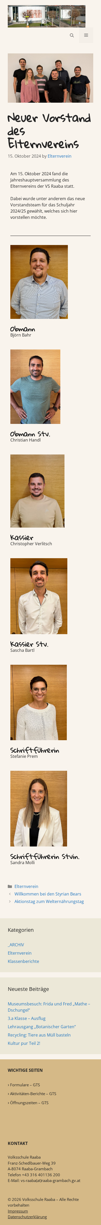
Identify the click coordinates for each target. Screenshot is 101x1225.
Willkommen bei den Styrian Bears (48, 894)
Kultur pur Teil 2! (24, 1043)
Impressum (18, 1211)
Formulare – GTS (25, 1084)
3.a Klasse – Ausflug (27, 1018)
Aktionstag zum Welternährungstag (49, 901)
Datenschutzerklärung (27, 1216)
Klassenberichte (23, 961)
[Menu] (86, 35)
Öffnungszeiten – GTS (29, 1102)
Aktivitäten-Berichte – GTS (33, 1093)
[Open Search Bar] (72, 35)
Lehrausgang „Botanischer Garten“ (42, 1027)
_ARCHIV (16, 945)
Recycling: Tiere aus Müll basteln (39, 1035)
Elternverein (26, 886)
